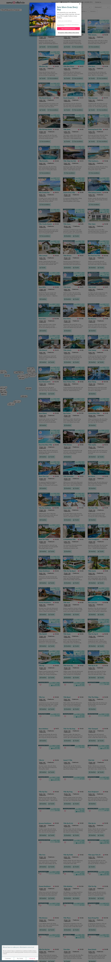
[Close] (79, 4)
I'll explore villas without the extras (68, 32)
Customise (8, 958)
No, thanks (20, 958)
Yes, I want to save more (68, 28)
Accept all (32, 958)
